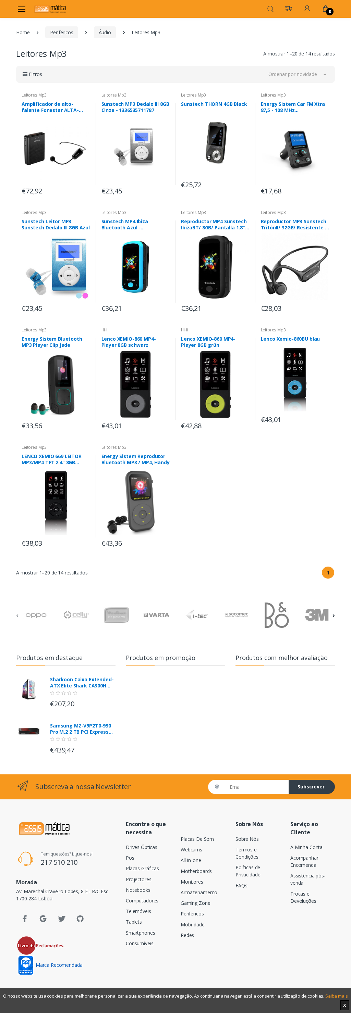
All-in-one (191, 860)
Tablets (134, 922)
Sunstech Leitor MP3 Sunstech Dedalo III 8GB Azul (56, 224)
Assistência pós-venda (308, 879)
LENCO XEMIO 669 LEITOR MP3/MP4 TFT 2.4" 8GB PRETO (52, 459)
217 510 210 (59, 862)
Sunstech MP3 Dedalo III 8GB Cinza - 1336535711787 (135, 107)
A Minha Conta (306, 847)
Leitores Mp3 (34, 95)
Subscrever (311, 786)
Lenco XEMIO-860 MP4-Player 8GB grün (208, 342)
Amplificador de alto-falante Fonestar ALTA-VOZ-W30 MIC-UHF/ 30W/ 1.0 (55, 107)
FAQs (241, 885)
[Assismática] (50, 8)
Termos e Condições (246, 853)
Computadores (142, 900)
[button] (270, 8)
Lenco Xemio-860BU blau (290, 339)
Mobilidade (193, 924)
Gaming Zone (195, 903)
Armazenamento (199, 892)
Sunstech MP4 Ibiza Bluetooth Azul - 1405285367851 (124, 224)
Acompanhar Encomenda (304, 861)
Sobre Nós (247, 839)
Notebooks (138, 890)
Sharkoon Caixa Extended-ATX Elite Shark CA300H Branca (82, 682)
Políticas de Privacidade (247, 871)
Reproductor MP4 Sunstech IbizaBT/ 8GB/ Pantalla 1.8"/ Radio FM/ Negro (214, 224)
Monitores (192, 881)
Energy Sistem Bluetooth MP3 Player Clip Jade (52, 342)
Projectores (138, 879)
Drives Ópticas (141, 847)
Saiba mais (336, 996)
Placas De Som (197, 839)
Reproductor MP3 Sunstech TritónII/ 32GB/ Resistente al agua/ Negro (295, 224)
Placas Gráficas (142, 868)
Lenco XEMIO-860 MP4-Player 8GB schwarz (128, 342)
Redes (187, 935)
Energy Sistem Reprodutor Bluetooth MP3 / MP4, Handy (135, 459)
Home (22, 32)
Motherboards (196, 871)
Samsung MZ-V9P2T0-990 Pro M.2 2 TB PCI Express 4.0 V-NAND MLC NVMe (80, 729)
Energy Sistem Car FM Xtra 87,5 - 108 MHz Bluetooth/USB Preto (293, 107)
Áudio (105, 32)
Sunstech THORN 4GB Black (214, 104)
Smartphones (140, 932)
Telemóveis (138, 911)
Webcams (191, 849)
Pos (130, 857)
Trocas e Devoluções (303, 897)
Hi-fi (105, 330)
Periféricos (61, 32)
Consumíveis (139, 943)
